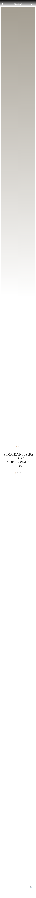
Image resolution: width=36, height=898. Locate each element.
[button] (31, 4)
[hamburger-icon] (3, 4)
